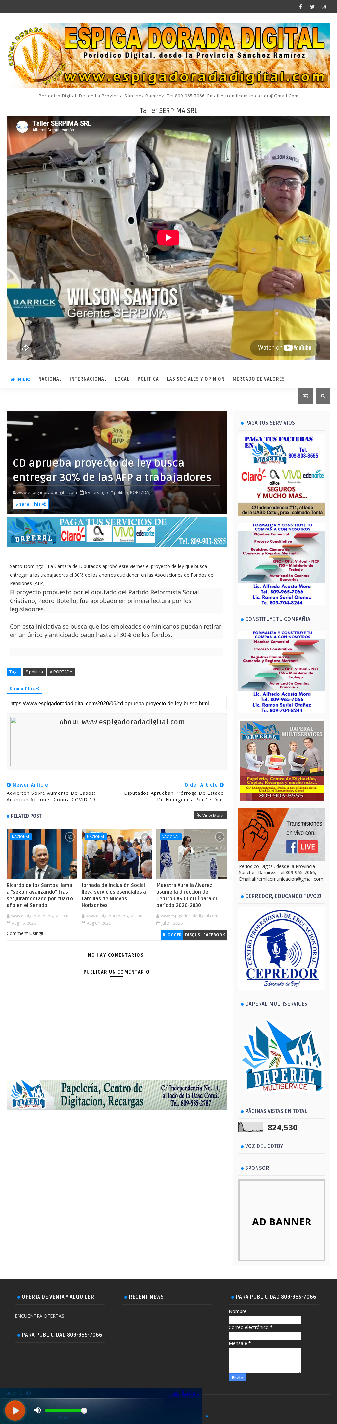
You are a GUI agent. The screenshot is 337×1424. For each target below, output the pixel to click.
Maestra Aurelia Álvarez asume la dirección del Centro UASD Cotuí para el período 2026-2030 (186, 895)
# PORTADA (61, 672)
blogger (172, 935)
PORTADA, (140, 492)
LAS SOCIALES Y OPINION (196, 379)
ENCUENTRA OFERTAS (39, 1316)
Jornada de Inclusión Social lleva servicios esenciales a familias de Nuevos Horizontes (114, 895)
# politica (34, 672)
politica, (121, 492)
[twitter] (312, 7)
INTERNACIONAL (88, 379)
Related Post (26, 816)
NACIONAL (50, 379)
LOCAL (122, 379)
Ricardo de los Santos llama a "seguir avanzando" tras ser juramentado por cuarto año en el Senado (40, 895)
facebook (214, 935)
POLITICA (148, 379)
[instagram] (324, 7)
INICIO (23, 379)
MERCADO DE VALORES (259, 379)
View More (212, 815)
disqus (192, 935)
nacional (21, 836)
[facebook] (301, 7)
